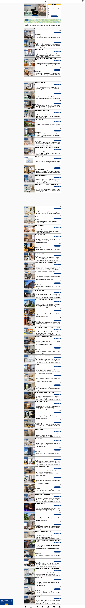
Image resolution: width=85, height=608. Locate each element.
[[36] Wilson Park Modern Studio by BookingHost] (29, 377)
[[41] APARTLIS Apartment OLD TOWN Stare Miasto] (29, 423)
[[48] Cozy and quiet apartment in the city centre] (29, 488)
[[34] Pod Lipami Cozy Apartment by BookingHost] (29, 359)
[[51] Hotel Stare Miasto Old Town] (29, 516)
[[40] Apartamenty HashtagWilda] (29, 414)
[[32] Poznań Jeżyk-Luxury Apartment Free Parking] (29, 340)
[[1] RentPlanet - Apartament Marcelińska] (29, 34)
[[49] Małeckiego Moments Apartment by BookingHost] (29, 498)
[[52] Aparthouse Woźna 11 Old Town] (29, 525)
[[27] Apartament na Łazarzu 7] (29, 294)
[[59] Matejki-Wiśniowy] (29, 590)
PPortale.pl (3, 607)
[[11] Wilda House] (29, 132)
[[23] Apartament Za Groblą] (29, 257)
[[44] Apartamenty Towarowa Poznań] (29, 451)
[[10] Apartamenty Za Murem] (29, 123)
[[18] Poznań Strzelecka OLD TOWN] (29, 210)
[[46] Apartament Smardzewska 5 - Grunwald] (29, 470)
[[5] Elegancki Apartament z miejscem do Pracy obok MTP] (29, 71)
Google (11, 599)
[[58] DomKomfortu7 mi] (29, 581)
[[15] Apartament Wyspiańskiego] (29, 169)
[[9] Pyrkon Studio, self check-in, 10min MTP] (29, 114)
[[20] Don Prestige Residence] (29, 229)
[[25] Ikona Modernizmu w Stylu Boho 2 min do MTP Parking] (29, 275)
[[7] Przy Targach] (29, 95)
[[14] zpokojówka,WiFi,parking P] (29, 160)
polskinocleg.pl (42, 1)
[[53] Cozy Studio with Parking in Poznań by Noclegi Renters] (29, 535)
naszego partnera (45, 242)
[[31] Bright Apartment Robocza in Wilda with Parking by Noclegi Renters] (29, 331)
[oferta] (26, 251)
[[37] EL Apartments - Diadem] (29, 386)
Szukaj (54, 16)
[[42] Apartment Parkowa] (29, 433)
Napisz (84, 607)
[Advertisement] (42, 199)
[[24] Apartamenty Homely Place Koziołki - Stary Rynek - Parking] (29, 266)
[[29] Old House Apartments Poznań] (29, 312)
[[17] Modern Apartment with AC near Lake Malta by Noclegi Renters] (29, 188)
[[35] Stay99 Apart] (29, 368)
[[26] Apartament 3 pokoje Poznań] (29, 284)
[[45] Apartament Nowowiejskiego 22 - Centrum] (29, 461)
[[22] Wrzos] (29, 247)
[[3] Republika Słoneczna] (29, 53)
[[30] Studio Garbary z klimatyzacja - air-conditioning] (29, 321)
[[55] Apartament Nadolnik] (29, 553)
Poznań (25, 31)
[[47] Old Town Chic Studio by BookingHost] (29, 479)
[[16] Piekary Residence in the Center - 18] (29, 179)
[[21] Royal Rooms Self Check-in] (29, 238)
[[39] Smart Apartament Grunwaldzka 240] (29, 405)
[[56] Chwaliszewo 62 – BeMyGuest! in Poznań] (29, 563)
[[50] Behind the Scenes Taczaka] (29, 507)
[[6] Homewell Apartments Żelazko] (29, 86)
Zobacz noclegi (57, 32)
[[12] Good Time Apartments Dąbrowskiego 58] (29, 141)
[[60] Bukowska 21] (29, 600)
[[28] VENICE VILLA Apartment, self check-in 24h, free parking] (29, 303)
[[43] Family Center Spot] (29, 442)
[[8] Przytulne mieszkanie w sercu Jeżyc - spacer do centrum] (29, 104)
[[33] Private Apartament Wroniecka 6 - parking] (29, 349)
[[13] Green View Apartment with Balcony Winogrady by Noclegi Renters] (29, 151)
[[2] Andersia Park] (29, 43)
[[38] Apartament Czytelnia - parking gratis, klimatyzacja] (29, 396)
